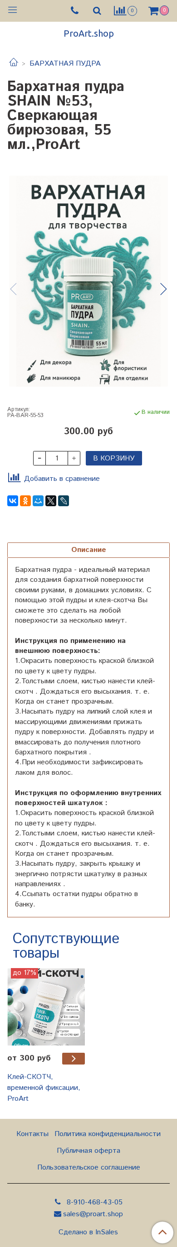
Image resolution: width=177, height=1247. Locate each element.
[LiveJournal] (63, 500)
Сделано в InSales (88, 1232)
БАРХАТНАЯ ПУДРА (65, 63)
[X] (50, 500)
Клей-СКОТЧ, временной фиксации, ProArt (43, 1088)
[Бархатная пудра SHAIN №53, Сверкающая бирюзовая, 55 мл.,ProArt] (88, 281)
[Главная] (13, 63)
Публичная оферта (88, 1151)
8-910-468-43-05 (93, 1202)
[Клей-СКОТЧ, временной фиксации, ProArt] (46, 1007)
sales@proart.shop (93, 1214)
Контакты (32, 1134)
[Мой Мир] (38, 500)
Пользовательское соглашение (88, 1167)
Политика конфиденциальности (107, 1134)
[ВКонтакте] (12, 500)
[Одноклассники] (25, 500)
